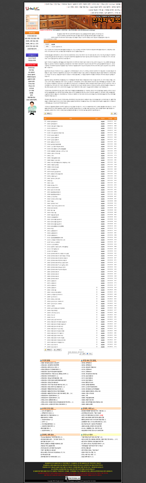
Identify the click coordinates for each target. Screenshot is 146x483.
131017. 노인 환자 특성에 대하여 (55, 146)
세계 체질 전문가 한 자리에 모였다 (49, 457)
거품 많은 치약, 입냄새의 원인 (48, 446)
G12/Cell (112, 4)
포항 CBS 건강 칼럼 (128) (32, 38)
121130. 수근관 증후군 (53, 244)
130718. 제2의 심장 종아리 (54, 171)
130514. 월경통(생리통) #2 (54, 192)
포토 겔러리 (106, 7)
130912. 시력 (50, 155)
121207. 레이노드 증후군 (53, 242)
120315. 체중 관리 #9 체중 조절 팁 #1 (56, 324)
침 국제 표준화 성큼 (45, 454)
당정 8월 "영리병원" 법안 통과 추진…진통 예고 (93, 411)
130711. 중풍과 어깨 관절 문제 (55, 174)
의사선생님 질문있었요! (47, 424)
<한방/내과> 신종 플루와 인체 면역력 (50, 365)
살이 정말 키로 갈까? (46, 441)
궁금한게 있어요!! (46, 419)
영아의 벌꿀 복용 (45, 428)
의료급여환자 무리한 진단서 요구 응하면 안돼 (92, 430)
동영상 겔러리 (116, 7)
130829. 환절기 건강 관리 (53, 160)
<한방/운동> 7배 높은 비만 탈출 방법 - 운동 (51, 378)
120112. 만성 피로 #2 (52, 344)
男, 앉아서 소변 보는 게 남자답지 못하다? (92, 443)
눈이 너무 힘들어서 (46, 411)
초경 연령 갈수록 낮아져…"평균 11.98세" (91, 413)
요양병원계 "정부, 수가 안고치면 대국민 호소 (92, 422)
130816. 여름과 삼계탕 (53, 164)
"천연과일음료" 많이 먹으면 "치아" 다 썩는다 (92, 446)
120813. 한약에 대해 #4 (53, 271)
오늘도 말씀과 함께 (96, 7)
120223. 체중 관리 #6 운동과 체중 (55, 331)
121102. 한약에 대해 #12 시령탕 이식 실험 (58, 253)
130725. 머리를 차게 (52, 169)
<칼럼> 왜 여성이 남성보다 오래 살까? (50, 363)
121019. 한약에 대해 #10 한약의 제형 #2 (57, 258)
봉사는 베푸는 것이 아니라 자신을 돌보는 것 (51, 452)
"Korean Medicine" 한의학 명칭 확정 (50, 437)
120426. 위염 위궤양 (52, 310)
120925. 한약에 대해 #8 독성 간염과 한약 (57, 262)
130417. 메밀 (50, 201)
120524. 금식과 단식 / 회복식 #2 (55, 301)
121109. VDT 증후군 (52, 251)
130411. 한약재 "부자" (52, 203)
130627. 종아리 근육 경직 (53, 178)
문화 (76, 7)
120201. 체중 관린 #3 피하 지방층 (55, 337)
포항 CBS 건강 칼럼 (89, 360)
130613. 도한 (50, 183)
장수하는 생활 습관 (86, 448)
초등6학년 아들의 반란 (47, 426)
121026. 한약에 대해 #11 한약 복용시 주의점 (58, 256)
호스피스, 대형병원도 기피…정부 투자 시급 (92, 428)
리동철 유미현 (109, 10)
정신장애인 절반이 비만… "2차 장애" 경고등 (51, 439)
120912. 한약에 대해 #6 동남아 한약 (56, 267)
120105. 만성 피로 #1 (52, 347)
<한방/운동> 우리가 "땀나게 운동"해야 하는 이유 (53, 385)
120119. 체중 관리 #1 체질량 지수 (55, 342)
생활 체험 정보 (83, 7)
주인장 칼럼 (46, 360)
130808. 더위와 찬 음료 (53, 167)
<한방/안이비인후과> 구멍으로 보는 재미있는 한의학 (53, 374)
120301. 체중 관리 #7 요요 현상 (55, 328)
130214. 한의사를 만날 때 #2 (54, 221)
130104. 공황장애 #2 (52, 233)
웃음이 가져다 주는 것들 (87, 452)
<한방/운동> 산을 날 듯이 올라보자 (49, 382)
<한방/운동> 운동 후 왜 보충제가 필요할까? (51, 371)
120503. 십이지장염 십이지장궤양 (56, 308)
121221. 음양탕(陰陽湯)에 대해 (55, 237)
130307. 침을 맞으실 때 (53, 215)
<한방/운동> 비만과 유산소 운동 (49, 367)
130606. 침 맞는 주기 (52, 185)
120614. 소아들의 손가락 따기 (54, 294)
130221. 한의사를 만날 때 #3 (54, 219)
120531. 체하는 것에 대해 (53, 299)
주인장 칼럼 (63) (32, 36)
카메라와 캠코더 (67, 4)
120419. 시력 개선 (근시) (53, 312)
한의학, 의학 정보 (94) (32, 41)
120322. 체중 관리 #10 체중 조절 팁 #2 (57, 322)
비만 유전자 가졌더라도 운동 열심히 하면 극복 (92, 441)
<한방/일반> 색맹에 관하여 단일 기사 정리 (51, 389)
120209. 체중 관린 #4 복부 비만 (55, 335)
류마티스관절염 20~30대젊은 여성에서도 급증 (52, 443)
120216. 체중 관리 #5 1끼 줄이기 (55, 333)
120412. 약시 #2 (51, 315)
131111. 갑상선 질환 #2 (53, 137)
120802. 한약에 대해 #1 (53, 278)
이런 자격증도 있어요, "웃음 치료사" (90, 450)
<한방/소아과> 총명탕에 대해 (48, 400)
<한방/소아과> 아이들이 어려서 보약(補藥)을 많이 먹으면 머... (56, 402)
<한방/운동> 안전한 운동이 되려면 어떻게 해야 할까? (53, 380)
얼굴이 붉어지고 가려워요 (47, 417)
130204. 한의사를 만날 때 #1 (54, 224)
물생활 (118, 4)
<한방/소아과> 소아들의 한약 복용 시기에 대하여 (53, 404)
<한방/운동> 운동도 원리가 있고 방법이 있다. (52, 387)
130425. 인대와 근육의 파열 (54, 199)
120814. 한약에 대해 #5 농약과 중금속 (57, 269)
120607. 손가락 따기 (52, 297)
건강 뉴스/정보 (88, 434)
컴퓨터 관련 (86, 4)
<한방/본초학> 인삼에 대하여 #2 (49, 395)
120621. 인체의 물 (51, 290)
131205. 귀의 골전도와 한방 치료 (55, 133)
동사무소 (117, 10)
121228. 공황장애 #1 (52, 235)
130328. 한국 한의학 (52, 208)
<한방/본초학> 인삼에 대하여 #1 (49, 398)
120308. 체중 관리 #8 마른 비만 (55, 326)
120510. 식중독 (51, 306)
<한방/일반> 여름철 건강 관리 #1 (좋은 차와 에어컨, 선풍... (55, 393)
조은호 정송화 (93, 10)
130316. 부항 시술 (51, 212)
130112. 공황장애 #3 (52, 231)
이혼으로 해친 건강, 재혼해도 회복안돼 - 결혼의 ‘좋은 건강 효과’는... (98, 439)
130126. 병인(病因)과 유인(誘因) (55, 226)
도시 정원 (70, 7)
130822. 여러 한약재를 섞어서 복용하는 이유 (58, 162)
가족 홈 (101, 10)
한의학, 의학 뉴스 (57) (32, 44)
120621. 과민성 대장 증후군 (54, 292)
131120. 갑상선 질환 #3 (53, 135)
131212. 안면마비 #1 (52, 130)
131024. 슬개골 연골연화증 (54, 144)
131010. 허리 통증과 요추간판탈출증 (56, 149)
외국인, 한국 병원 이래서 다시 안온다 (90, 415)
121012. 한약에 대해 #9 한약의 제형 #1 (57, 260)
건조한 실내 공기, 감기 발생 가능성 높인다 (51, 448)
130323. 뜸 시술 (51, 210)
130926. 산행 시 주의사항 (53, 153)
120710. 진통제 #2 (51, 285)
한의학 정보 (49, 4)
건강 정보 (57, 4)
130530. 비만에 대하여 (53, 187)
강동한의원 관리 (32, 49)
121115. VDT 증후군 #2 (53, 249)
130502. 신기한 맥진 (52, 196)
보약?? (43, 422)
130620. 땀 (49, 180)
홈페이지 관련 (77, 4)
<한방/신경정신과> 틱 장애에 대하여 (49, 369)
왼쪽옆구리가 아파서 (47, 413)
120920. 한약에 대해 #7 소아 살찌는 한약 (57, 265)
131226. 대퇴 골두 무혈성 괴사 (55, 126)
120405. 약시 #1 (51, 317)
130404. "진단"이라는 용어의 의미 (56, 205)
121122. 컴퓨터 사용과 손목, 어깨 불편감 (57, 246)
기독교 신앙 (104, 4)
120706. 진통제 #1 (51, 287)
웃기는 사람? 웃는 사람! (87, 454)
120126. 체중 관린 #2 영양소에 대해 (56, 340)
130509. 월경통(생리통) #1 (54, 194)
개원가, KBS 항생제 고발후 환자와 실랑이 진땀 (93, 417)
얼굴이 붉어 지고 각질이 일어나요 (49, 415)
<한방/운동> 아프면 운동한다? (48, 376)
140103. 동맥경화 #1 (52, 124)
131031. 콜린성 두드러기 (53, 142)
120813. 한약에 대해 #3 (53, 274)
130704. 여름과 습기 (52, 176)
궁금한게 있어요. (46, 430)
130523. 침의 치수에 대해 (53, 190)
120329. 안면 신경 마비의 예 (54, 319)
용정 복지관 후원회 (97, 13)
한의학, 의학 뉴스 (88, 408)
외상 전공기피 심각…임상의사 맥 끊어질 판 (92, 424)
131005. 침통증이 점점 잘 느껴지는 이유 (57, 151)
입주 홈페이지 (109, 13)
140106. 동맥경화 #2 (52, 121)
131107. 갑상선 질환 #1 (53, 139)
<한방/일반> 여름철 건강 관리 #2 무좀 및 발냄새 (52, 391)
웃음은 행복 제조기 (86, 457)
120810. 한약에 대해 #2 (53, 276)
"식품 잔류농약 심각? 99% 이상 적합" (91, 437)
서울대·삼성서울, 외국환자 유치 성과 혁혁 (91, 426)
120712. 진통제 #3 (51, 283)
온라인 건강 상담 (47, 408)
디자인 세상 (95, 4)
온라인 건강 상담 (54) (32, 46)
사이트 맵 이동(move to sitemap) (86, 30)
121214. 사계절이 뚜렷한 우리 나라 (56, 240)
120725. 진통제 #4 (51, 281)
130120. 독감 (50, 228)
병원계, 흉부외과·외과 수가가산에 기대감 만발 (93, 419)
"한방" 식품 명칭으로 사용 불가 (48, 450)
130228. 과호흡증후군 (52, 217)
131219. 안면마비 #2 (52, 128)
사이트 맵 (117, 13)
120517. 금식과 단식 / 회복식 (54, 303)
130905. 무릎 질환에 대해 (53, 158)
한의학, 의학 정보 (48, 434)
